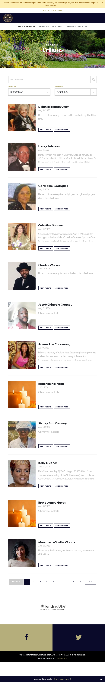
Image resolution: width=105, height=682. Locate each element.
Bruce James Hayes (52, 502)
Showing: (60, 86)
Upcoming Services (77, 26)
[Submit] (93, 79)
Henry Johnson (49, 146)
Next (91, 582)
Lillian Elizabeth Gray (53, 107)
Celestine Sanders (51, 225)
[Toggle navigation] (100, 18)
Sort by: (12, 86)
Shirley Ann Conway (52, 423)
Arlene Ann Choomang (54, 344)
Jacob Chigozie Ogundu (55, 304)
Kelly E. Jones (47, 463)
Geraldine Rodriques (53, 186)
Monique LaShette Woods (56, 542)
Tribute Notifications (50, 26)
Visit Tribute (46, 129)
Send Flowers (63, 129)
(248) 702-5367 (56, 10)
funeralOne (61, 658)
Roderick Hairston (51, 384)
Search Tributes (26, 26)
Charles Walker (49, 265)
